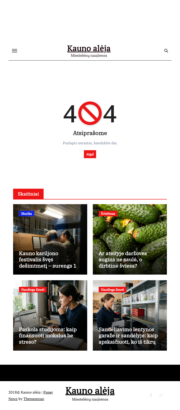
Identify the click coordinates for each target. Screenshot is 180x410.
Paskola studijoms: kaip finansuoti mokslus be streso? (48, 335)
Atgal (90, 154)
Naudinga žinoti (32, 289)
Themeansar (33, 398)
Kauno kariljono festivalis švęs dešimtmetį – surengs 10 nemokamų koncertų (49, 262)
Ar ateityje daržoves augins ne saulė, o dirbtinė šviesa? (123, 259)
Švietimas (108, 213)
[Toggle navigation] (14, 50)
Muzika (26, 213)
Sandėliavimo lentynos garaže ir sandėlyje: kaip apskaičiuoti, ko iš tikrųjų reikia (130, 338)
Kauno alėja (89, 48)
